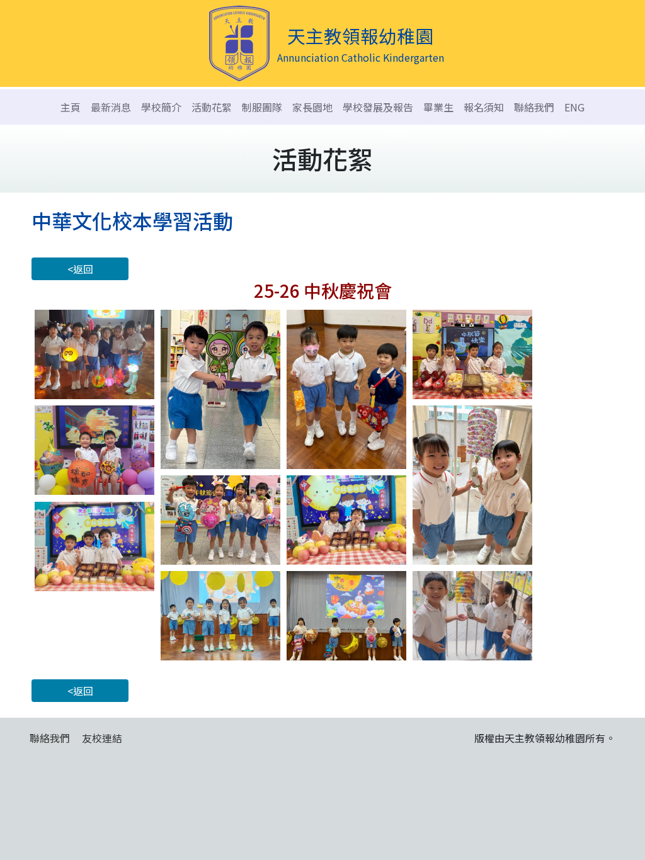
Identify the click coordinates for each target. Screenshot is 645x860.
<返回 (80, 268)
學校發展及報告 (378, 107)
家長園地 (312, 107)
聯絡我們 (534, 107)
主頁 (70, 107)
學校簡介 (161, 107)
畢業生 (438, 107)
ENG (574, 107)
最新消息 (111, 107)
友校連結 (102, 737)
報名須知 (484, 107)
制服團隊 (262, 107)
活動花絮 (211, 107)
